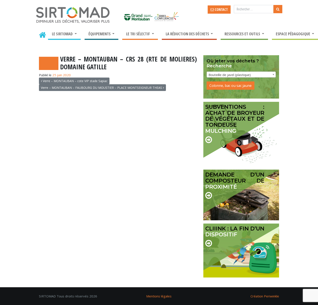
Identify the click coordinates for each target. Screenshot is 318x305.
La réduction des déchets (188, 33)
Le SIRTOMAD (63, 33)
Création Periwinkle (265, 296)
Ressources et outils (243, 33)
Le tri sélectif (138, 33)
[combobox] (241, 74)
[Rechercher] (277, 9)
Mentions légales (159, 296)
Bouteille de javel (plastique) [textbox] (230, 75)
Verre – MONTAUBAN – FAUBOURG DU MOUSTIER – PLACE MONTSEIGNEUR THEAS (102, 88)
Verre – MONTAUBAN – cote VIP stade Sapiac (75, 81)
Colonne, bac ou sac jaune (230, 85)
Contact (221, 9)
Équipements (99, 33)
